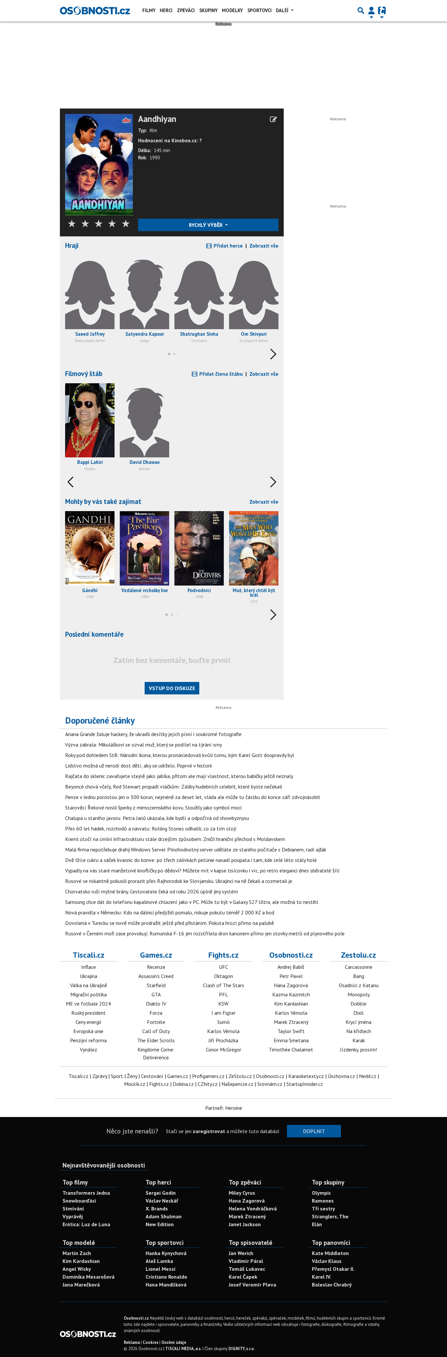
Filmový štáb (83, 373)
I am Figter (223, 1012)
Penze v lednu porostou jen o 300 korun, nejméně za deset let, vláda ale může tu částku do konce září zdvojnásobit (192, 797)
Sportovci (259, 10)
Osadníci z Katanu (359, 985)
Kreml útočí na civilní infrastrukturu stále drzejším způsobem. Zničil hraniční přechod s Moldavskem (175, 839)
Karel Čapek (243, 1276)
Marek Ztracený (291, 1022)
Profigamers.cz (208, 1076)
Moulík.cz (134, 1084)
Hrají (72, 245)
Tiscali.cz (88, 955)
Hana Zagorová (291, 985)
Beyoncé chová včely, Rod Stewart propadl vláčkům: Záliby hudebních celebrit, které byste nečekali (173, 786)
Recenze (156, 967)
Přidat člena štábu (220, 373)
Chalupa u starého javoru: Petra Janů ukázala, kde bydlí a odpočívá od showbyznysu (157, 818)
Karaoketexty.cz (306, 1076)
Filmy (148, 10)
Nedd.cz (367, 1076)
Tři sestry (323, 1208)
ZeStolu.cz (240, 1076)
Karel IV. (321, 1276)
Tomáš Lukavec (247, 1269)
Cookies (150, 1342)
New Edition (160, 1224)
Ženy (132, 1076)
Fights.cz (223, 955)
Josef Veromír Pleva (252, 1284)
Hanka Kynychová (166, 1253)
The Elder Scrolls (156, 1040)
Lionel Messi (160, 1269)
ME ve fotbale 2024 (88, 1003)
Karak (358, 1040)
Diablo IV (156, 1003)
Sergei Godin (161, 1192)
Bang (358, 976)
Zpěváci (186, 10)
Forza (156, 1012)
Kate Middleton (330, 1253)
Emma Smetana (291, 1040)
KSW (223, 1003)
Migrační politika (88, 994)
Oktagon (223, 976)
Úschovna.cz (341, 1076)
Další (283, 10)
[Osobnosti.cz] (95, 10)
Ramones (323, 1200)
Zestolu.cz (358, 955)
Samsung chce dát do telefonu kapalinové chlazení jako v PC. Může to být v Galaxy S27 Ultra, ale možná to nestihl (191, 902)
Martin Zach (77, 1253)
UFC (223, 967)
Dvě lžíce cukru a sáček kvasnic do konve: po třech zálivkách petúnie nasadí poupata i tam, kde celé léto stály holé (191, 860)
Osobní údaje (173, 1342)
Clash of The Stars (223, 985)
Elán (317, 1224)
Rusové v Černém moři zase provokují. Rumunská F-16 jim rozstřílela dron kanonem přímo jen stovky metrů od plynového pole (205, 933)
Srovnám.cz (269, 1084)
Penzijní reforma (88, 1040)
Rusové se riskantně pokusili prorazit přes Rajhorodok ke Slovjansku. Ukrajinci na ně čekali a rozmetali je (178, 881)
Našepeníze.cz (237, 1084)
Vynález (88, 1049)
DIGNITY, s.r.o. (241, 1348)
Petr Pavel (291, 976)
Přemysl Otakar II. (333, 1269)
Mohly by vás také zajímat (103, 501)
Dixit (358, 1012)
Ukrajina (88, 976)
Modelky (232, 10)
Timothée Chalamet (291, 1049)
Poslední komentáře (94, 634)
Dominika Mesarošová (89, 1276)
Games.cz (156, 955)
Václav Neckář (162, 1200)
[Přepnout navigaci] (371, 10)
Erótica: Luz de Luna (86, 1224)
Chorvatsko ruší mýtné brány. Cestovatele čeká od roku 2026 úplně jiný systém (151, 891)
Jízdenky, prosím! (358, 1049)
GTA (156, 994)
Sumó (223, 1022)
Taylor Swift (291, 1031)
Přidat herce (227, 245)
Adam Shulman (164, 1216)
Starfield (156, 985)
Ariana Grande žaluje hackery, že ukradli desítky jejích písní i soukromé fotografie (153, 734)
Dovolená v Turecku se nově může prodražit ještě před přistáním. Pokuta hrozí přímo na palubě (169, 923)
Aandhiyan (157, 119)
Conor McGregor (223, 1049)
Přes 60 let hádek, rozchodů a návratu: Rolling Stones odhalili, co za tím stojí (151, 828)
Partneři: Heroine (223, 1108)
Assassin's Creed (155, 976)
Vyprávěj (73, 1216)
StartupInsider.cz (304, 1084)
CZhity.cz (208, 1084)
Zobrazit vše (263, 245)
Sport (117, 1076)
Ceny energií (88, 1022)
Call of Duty (156, 1031)
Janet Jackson (245, 1224)
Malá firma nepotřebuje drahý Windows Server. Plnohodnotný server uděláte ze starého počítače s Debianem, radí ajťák (195, 849)
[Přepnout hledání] (361, 10)
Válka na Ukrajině (88, 985)
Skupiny (208, 10)
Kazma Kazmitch (291, 994)
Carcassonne (358, 967)
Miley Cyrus (242, 1192)
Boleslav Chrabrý (332, 1284)
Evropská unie (88, 1031)
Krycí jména (358, 1022)
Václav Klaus (327, 1261)
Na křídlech (358, 1031)
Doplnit (314, 1131)
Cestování (152, 1076)
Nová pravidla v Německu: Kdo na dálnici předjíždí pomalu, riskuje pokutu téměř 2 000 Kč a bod (169, 912)
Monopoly (359, 994)
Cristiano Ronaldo (166, 1276)
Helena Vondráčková (253, 1208)
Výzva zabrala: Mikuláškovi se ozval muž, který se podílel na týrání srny (143, 744)
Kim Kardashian (291, 1003)
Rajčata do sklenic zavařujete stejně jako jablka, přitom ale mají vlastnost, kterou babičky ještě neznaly (179, 776)
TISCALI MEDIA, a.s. (183, 1348)
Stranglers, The (330, 1216)
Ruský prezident (88, 1012)
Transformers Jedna (86, 1192)
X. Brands (157, 1208)
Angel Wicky (77, 1269)
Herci (166, 10)
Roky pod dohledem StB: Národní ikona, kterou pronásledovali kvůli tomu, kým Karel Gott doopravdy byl (179, 755)
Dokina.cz (183, 1084)
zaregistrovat (209, 1131)
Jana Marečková (81, 1284)
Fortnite (156, 1022)
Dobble (358, 1003)
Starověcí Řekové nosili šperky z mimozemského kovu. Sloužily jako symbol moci (153, 807)
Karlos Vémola (223, 1031)
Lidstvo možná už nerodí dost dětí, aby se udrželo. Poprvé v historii (138, 765)
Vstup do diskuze (172, 688)
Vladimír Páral (246, 1261)
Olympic (321, 1192)
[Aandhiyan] (99, 164)
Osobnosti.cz (291, 955)
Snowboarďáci (79, 1200)
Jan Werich (241, 1253)
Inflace (88, 967)
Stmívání (73, 1208)
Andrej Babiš (290, 967)
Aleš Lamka (159, 1261)
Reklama (132, 1342)
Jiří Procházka (223, 1040)
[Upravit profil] (273, 119)
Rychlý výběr (206, 225)
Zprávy (99, 1076)
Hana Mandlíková (166, 1284)
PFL (223, 994)
